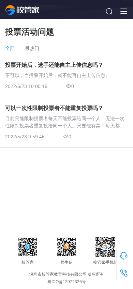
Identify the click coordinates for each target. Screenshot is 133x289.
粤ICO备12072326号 (66, 281)
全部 (10, 48)
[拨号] (124, 274)
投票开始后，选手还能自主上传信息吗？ (54, 65)
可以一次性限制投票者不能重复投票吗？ (54, 108)
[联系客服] (124, 257)
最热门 (32, 48)
